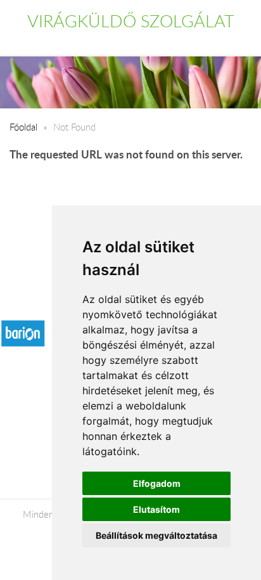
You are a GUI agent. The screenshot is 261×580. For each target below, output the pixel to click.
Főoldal (23, 126)
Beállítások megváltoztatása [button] (156, 535)
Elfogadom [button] (157, 483)
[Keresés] (217, 40)
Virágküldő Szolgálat (130, 21)
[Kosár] (189, 40)
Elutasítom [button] (156, 509)
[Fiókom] (243, 40)
